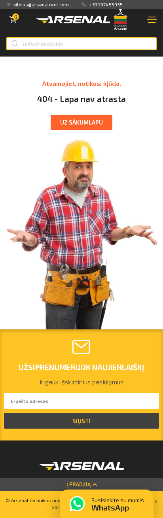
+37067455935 (106, 4)
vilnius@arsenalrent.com (41, 4)
